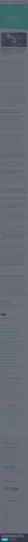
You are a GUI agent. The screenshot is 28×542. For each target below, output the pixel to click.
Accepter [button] (5, 539)
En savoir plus (13, 539)
